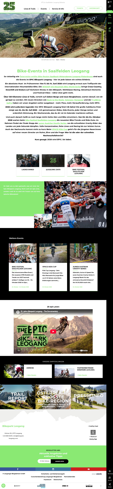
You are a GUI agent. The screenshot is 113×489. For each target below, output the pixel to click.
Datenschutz (58, 479)
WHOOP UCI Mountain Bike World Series (61, 87)
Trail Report (17, 396)
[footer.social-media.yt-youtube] (88, 469)
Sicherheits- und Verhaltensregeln (53, 474)
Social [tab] (110, 480)
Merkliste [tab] (110, 473)
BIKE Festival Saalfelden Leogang (78, 171)
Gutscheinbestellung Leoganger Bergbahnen (46, 476)
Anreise (30, 368)
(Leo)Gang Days (53, 169)
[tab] (109, 2)
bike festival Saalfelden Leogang (40, 120)
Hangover (78, 100)
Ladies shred (28, 169)
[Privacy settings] (3, 486)
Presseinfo (88, 396)
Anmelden (59, 461)
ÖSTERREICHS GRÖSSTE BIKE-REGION (53, 397)
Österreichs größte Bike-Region (56, 77)
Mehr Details (31, 375)
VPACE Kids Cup (49, 267)
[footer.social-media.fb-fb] (17, 469)
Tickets (80, 8)
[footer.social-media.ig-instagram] (53, 469)
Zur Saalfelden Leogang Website (54, 2)
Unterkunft (94, 8)
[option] (53, 486)
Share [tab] (110, 487)
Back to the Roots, (55, 100)
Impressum (47, 479)
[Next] (101, 486)
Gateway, (69, 100)
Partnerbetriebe (69, 476)
